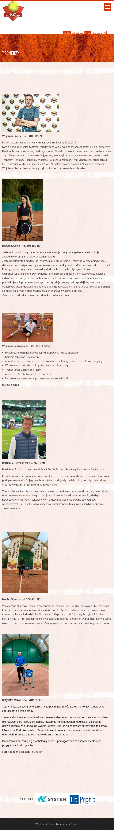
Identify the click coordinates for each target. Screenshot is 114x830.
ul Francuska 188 (98, 33)
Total (58, 824)
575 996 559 (77, 33)
